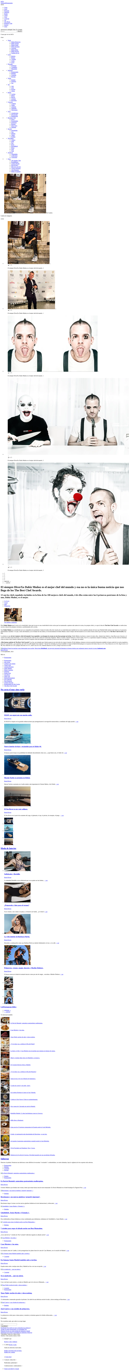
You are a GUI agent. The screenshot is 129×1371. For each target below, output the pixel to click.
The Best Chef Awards (10, 686)
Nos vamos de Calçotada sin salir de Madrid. (23, 1106)
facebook (6, 601)
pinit (5, 604)
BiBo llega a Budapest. (17, 1120)
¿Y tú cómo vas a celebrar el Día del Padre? (23, 1044)
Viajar (6, 15)
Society (6, 25)
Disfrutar (6, 671)
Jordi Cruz (7, 676)
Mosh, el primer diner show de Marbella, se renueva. (25, 1058)
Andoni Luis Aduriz (9, 663)
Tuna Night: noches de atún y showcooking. (23, 1037)
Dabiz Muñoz (8, 668)
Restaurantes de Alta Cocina (12, 684)
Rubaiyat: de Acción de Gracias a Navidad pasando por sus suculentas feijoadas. (33, 1155)
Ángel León (7, 665)
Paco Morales (8, 679)
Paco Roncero (8, 681)
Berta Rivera (7, 718)
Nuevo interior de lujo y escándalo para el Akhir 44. (23, 746)
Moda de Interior (8, 848)
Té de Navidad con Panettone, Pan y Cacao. (23, 1148)
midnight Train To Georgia (14, 29)
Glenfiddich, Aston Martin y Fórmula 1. (15, 1213)
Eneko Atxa (7, 673)
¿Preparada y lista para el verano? (16, 905)
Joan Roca (7, 674)
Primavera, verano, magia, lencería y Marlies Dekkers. (23, 968)
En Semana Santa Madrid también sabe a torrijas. (19, 1260)
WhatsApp (7, 606)
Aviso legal (8, 1357)
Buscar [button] (20, 31)
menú (2, 4)
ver (76, 721)
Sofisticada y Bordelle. (12, 874)
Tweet (6, 602)
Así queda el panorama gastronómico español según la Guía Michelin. (30, 1141)
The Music (7, 22)
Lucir (5, 9)
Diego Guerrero (8, 670)
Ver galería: (10, 622)
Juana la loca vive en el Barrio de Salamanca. (23, 1078)
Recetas (6, 1170)
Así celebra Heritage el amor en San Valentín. (23, 1092)
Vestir (5, 7)
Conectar (6, 18)
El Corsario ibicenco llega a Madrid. (21, 1065)
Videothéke (14, 154)
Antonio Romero (9, 667)
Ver (5, 20)
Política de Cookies (9, 1352)
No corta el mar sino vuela (12, 689)
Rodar (6, 14)
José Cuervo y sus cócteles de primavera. (15, 1309)
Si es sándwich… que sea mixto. (12, 1276)
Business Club (8, 23)
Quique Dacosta (8, 682)
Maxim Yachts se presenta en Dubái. (17, 778)
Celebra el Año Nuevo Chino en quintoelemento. (24, 1099)
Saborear (3, 3)
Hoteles (6, 1176)
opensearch (4, 29)
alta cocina (7, 662)
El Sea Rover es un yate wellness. (16, 809)
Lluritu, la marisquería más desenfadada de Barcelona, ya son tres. (29, 1134)
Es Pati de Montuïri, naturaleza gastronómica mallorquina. (27, 1023)
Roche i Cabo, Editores (10, 1341)
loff (2, 1)
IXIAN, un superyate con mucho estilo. (18, 715)
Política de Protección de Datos (13, 1350)
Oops (5, 26)
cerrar (2, 219)
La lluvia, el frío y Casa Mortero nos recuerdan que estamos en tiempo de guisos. (33, 1051)
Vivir (5, 17)
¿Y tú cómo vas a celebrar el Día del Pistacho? (23, 1071)
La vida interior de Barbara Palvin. (17, 937)
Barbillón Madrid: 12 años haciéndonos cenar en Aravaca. (27, 1113)
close (2, 37)
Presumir (6, 11)
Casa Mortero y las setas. (17, 1030)
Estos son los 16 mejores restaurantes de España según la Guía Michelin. (31, 1127)
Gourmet (6, 1168)
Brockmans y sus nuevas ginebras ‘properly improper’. (20, 1197)
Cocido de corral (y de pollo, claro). (20, 1085)
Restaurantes (9, 3)
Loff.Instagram (8, 1007)
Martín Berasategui (9, 678)
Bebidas (6, 1167)
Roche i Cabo (12, 1344)
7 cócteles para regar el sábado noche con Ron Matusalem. (22, 1228)
